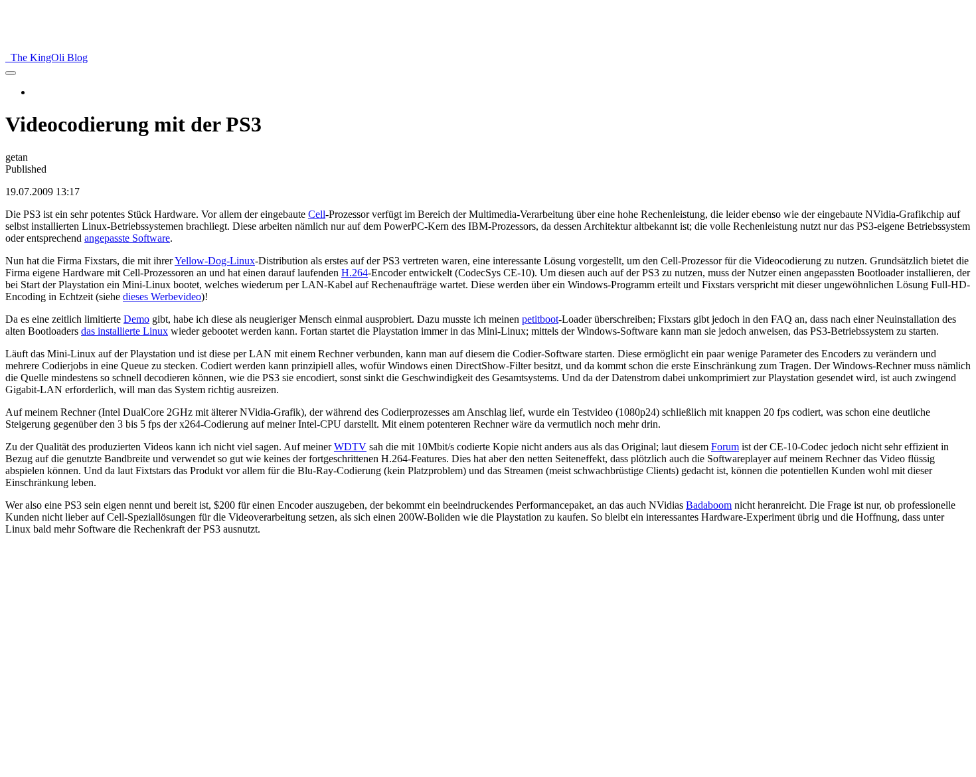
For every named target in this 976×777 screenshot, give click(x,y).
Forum (725, 446)
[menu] (10, 73)
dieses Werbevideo (162, 296)
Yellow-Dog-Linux (215, 260)
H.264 (354, 272)
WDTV (350, 446)
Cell (316, 214)
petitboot (540, 319)
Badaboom (709, 505)
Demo (136, 319)
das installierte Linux (124, 331)
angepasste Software (127, 238)
